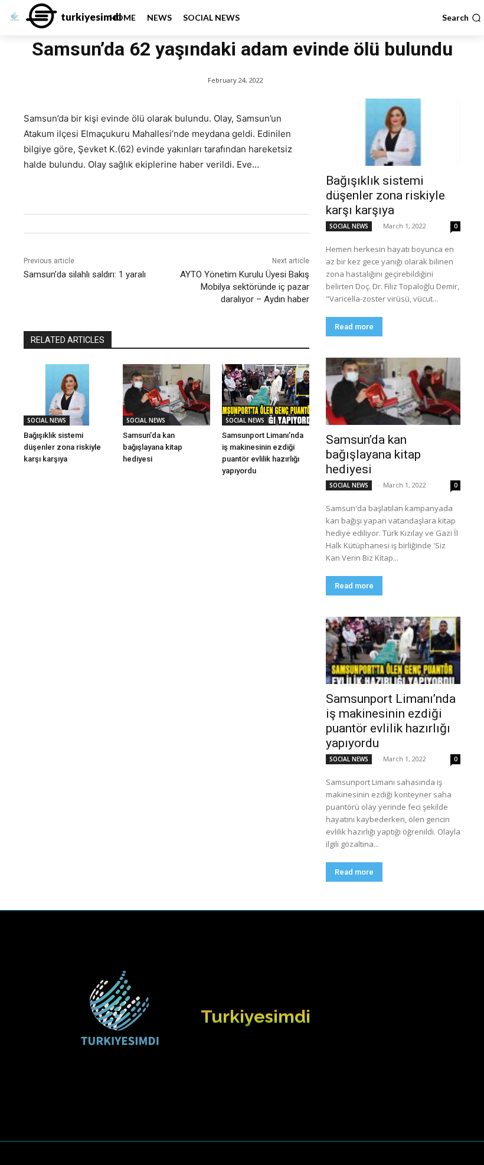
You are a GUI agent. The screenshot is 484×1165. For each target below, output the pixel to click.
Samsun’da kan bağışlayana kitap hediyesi (152, 447)
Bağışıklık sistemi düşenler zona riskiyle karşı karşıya (62, 447)
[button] (461, 17)
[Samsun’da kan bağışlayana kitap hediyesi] (166, 395)
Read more (354, 326)
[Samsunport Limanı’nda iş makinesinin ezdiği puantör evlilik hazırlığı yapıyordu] (265, 395)
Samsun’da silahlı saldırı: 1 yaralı (85, 274)
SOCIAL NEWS (46, 420)
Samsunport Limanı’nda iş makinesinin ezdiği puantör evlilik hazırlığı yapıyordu (391, 721)
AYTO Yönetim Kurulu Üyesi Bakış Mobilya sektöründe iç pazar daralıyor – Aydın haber (244, 287)
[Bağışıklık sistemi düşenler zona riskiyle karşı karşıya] (67, 395)
